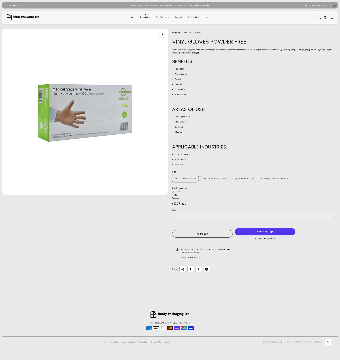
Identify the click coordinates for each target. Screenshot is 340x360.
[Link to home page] (170, 314)
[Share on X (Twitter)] (198, 269)
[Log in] (326, 17)
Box (176, 195)
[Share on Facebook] (190, 269)
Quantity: (176, 210)
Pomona (176, 32)
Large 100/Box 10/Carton (244, 179)
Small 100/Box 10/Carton (185, 179)
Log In (167, 342)
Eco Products (129, 342)
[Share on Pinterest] (206, 269)
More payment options (265, 238)
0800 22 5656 (18, 5)
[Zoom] (162, 34)
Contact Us (156, 342)
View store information (190, 257)
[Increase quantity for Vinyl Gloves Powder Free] (334, 216)
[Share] (182, 269)
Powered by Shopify (314, 342)
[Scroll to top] (328, 342)
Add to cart (202, 233)
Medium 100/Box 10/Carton (215, 179)
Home (103, 342)
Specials (143, 342)
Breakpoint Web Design (296, 342)
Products (114, 342)
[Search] (319, 17)
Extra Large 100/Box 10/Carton (274, 179)
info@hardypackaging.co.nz (319, 5)
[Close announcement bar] (334, 5)
